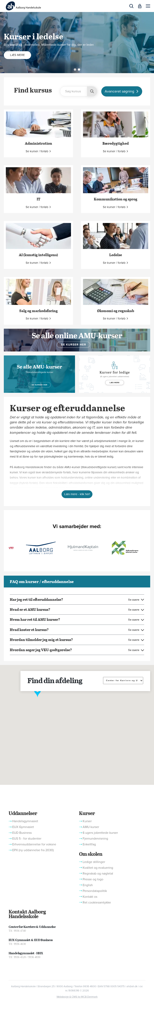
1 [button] (75, 70)
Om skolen (90, 853)
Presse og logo (93, 879)
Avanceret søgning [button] (119, 91)
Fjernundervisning (95, 839)
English (88, 885)
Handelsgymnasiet (25, 821)
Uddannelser (23, 813)
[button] (148, 6)
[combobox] (78, 91)
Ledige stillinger (94, 862)
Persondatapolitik (95, 891)
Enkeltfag (89, 844)
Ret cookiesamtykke (97, 903)
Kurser (87, 813)
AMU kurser (91, 827)
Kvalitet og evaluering (98, 868)
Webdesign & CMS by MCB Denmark (77, 996)
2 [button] (79, 70)
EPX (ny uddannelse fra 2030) (33, 850)
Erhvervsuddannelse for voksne (34, 844)
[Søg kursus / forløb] (92, 91)
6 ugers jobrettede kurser (100, 833)
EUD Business (22, 833)
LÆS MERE (17, 55)
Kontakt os (90, 897)
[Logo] (23, 5)
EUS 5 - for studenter (26, 839)
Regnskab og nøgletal (98, 874)
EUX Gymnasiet (23, 827)
